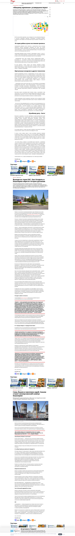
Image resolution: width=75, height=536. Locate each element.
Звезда (12, 1)
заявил (29, 433)
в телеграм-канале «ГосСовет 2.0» (33, 214)
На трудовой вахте (16, 5)
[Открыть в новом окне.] (17, 161)
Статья (11, 3)
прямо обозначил (24, 297)
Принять (60, 534)
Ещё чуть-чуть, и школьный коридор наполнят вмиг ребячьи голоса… (27, 3)
